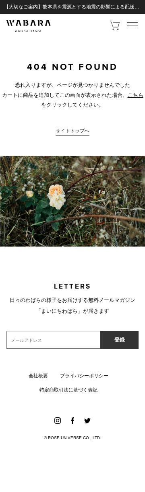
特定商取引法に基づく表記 (68, 390)
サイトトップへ (72, 131)
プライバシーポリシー (84, 376)
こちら (135, 95)
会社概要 (38, 376)
